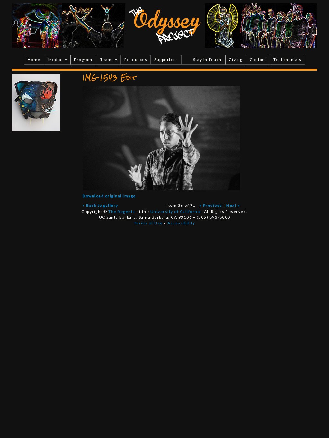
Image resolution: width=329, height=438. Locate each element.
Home (34, 59)
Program (83, 59)
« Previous (211, 205)
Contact (258, 59)
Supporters (166, 59)
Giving (236, 59)
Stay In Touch (207, 59)
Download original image (109, 195)
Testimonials (287, 59)
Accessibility (181, 223)
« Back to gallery (100, 205)
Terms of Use (148, 223)
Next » (233, 205)
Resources (135, 59)
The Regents (121, 211)
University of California (175, 211)
